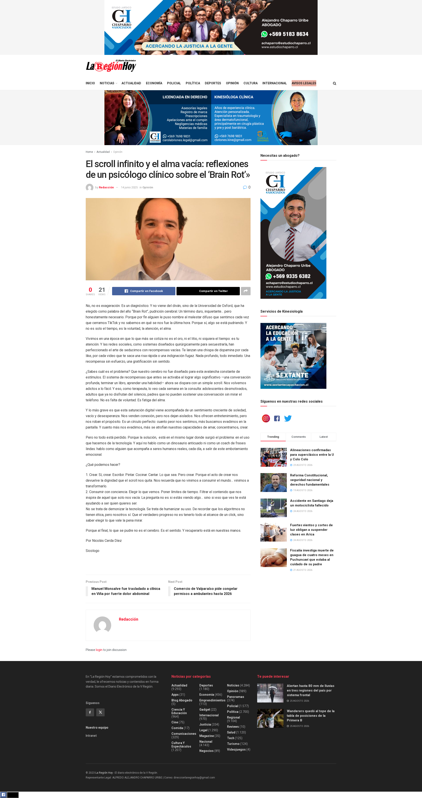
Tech (230, 738)
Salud (231, 732)
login (99, 650)
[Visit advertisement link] (211, 27)
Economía (154, 83)
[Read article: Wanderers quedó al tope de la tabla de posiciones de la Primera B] (270, 718)
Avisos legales (304, 83)
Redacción (106, 187)
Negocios (206, 751)
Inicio (90, 83)
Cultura (251, 83)
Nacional (205, 741)
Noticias (107, 83)
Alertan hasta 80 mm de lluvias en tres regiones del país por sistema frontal (310, 690)
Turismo (233, 744)
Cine (174, 722)
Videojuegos (236, 749)
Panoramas (235, 697)
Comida (177, 728)
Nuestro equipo (97, 727)
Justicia (205, 724)
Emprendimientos (212, 700)
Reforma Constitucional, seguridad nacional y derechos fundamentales (309, 479)
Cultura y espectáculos (181, 744)
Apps (175, 694)
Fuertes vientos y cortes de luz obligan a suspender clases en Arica (311, 529)
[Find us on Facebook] (90, 712)
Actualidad (131, 83)
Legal (203, 730)
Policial (174, 83)
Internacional (274, 83)
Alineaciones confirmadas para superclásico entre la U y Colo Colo (312, 454)
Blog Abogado (181, 700)
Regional (233, 717)
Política (193, 83)
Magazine (206, 736)
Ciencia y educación (179, 711)
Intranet (91, 735)
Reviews (233, 726)
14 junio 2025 (129, 187)
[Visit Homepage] (111, 65)
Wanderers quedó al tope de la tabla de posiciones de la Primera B (311, 715)
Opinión (232, 83)
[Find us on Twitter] (100, 712)
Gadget (204, 709)
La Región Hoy (104, 772)
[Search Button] (334, 83)
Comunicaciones (183, 733)
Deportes (213, 83)
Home (89, 151)
